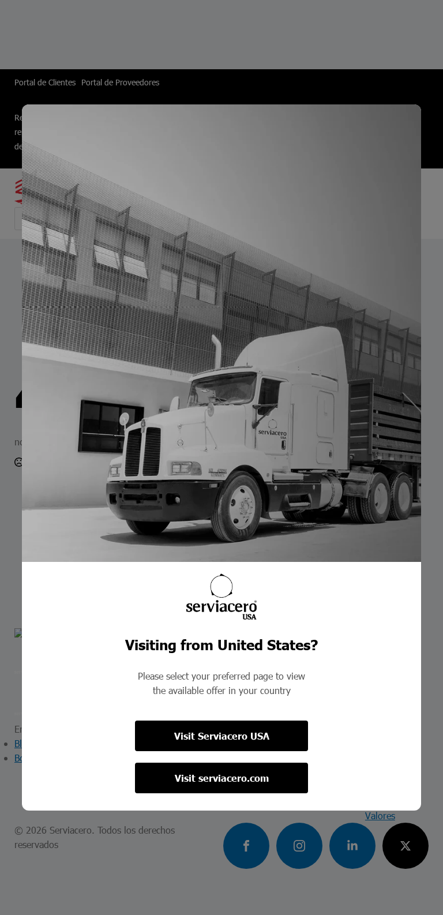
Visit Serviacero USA (221, 735)
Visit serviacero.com (222, 777)
